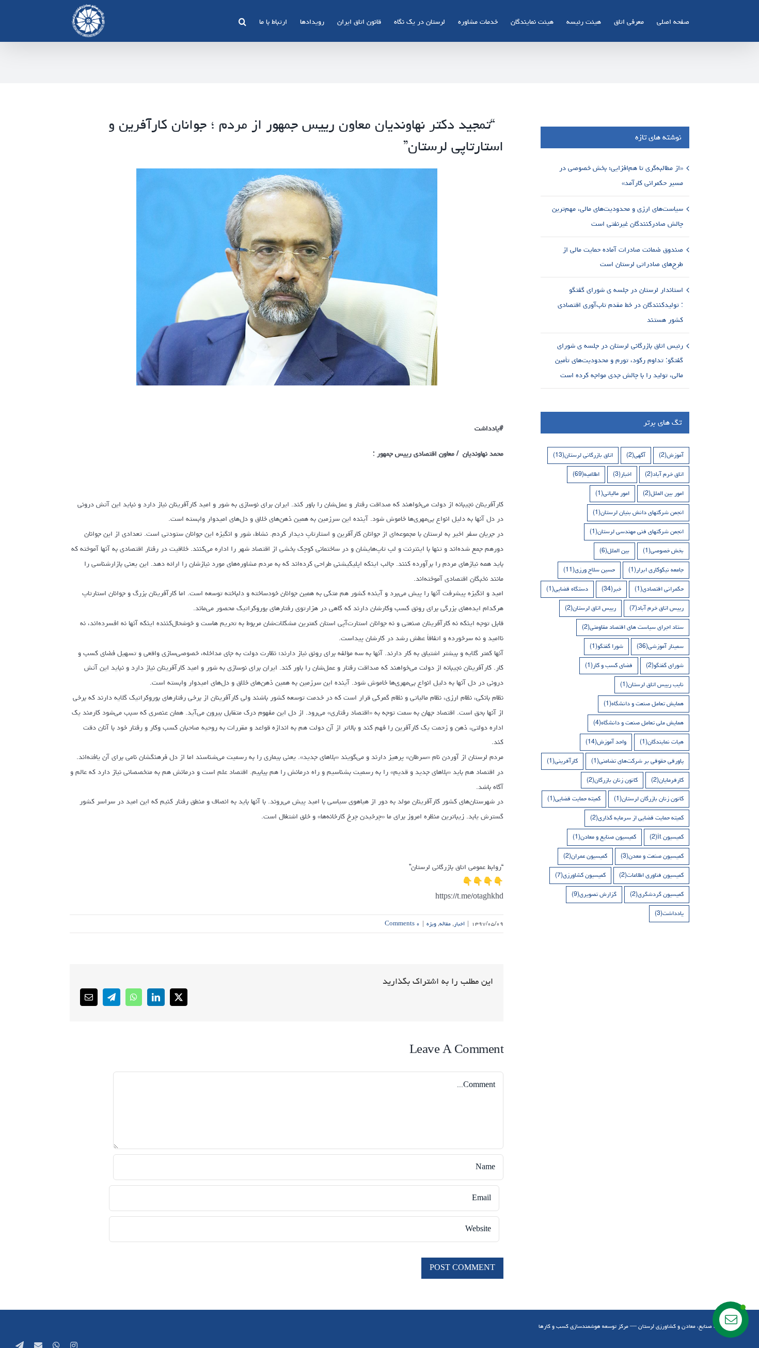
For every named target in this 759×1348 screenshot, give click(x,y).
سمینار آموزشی (660, 646)
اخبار (459, 923)
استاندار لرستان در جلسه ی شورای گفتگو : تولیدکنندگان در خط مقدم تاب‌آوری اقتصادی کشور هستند (620, 305)
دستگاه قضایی (567, 589)
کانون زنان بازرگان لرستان (649, 798)
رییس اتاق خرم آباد (656, 608)
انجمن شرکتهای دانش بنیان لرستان (638, 512)
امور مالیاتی (612, 493)
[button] (242, 20)
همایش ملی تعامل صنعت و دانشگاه (638, 723)
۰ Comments (402, 923)
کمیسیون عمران (585, 856)
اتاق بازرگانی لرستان (583, 455)
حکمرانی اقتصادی (659, 589)
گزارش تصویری (594, 894)
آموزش (671, 455)
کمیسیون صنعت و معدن (652, 856)
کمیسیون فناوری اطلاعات (651, 875)
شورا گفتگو (606, 646)
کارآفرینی (562, 761)
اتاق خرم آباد (664, 474)
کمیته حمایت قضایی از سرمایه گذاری (637, 818)
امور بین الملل (663, 493)
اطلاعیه (586, 474)
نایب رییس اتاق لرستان (652, 684)
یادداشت (669, 913)
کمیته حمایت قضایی (573, 798)
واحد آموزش (606, 742)
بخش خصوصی (663, 550)
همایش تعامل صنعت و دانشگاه (644, 703)
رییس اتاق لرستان (590, 608)
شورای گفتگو (665, 665)
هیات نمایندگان (662, 742)
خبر (611, 589)
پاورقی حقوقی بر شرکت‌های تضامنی (637, 761)
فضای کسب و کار (608, 665)
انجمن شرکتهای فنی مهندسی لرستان (637, 531)
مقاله (445, 923)
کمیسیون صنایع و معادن (604, 837)
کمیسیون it (667, 837)
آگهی (635, 455)
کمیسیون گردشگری (657, 894)
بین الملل (614, 550)
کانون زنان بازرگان (612, 780)
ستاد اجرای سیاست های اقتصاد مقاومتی (633, 627)
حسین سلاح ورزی (589, 570)
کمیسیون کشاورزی (580, 875)
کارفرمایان (667, 780)
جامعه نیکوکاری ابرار (656, 570)
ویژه (431, 923)
